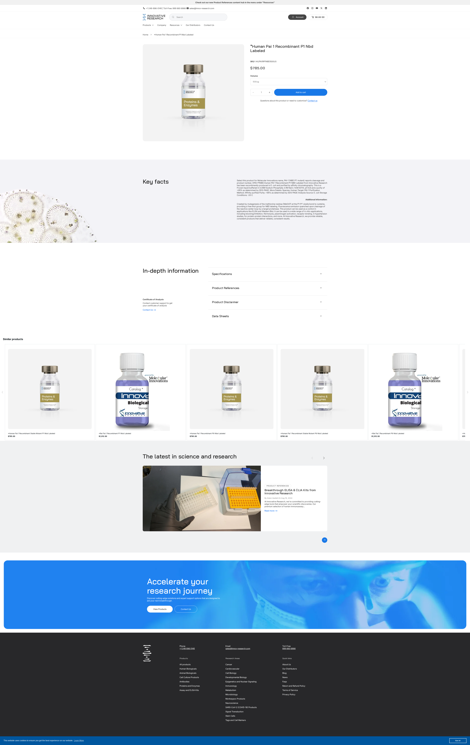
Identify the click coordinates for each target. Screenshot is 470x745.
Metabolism (230, 690)
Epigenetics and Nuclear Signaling (241, 681)
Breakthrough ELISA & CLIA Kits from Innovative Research (169, 467)
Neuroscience (231, 703)
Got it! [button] (458, 741)
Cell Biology (230, 673)
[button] (148, 25)
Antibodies (184, 681)
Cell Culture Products (189, 677)
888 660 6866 (179, 8)
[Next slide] (324, 458)
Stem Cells (230, 716)
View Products (159, 609)
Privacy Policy (288, 694)
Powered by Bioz (256, 58)
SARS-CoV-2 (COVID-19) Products (241, 707)
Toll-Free (286, 646)
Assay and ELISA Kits (189, 690)
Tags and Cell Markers (235, 720)
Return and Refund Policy (293, 686)
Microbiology (231, 694)
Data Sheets (220, 316)
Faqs (284, 681)
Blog (284, 673)
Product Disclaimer (225, 302)
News (285, 677)
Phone (182, 646)
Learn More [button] (79, 740)
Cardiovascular (232, 669)
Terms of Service (290, 690)
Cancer (228, 664)
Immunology (231, 686)
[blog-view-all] (324, 540)
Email (227, 646)
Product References (225, 288)
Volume (254, 76)
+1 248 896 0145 (187, 648)
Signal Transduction (234, 711)
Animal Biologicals (188, 673)
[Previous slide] (312, 458)
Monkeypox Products (235, 699)
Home (145, 34)
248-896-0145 (155, 8)
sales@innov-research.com (201, 8)
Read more (269, 510)
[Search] (173, 17)
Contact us (312, 101)
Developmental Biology (236, 677)
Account (300, 17)
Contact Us (148, 310)
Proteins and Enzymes (190, 686)
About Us (286, 664)
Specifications (222, 274)
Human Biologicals (188, 669)
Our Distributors (289, 669)
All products (185, 664)
